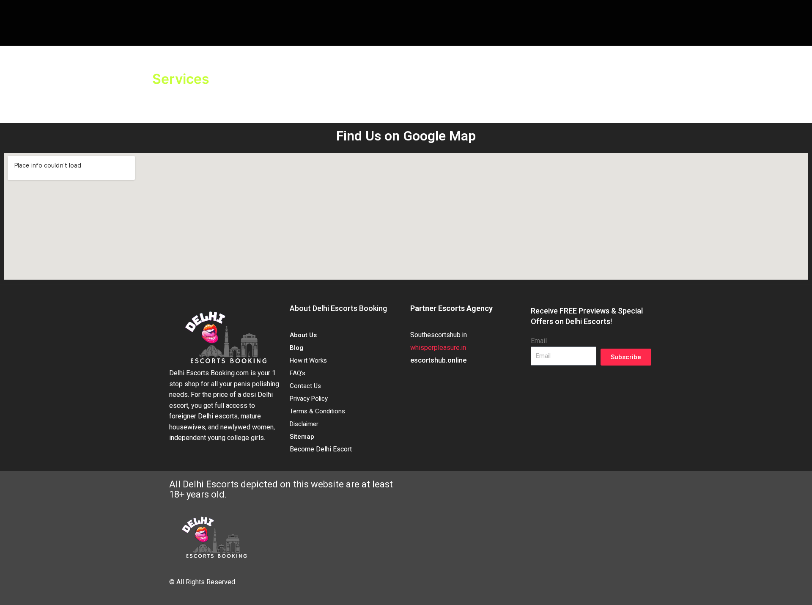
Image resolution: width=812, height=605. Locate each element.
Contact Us (305, 386)
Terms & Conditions (317, 411)
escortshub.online (438, 360)
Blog (296, 348)
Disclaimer (304, 424)
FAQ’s (297, 373)
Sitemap (302, 436)
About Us (303, 335)
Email (539, 341)
